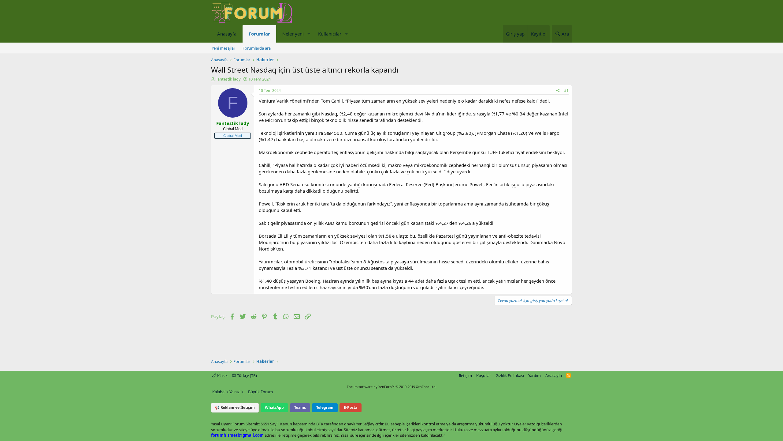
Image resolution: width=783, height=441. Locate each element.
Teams (300, 407)
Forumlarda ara (257, 48)
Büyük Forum (260, 391)
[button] (308, 34)
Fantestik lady (228, 79)
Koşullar (483, 375)
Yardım (534, 375)
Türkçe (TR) (246, 375)
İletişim (465, 375)
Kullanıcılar (329, 34)
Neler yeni (293, 34)
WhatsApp (274, 407)
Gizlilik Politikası (509, 375)
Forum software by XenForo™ (391, 386)
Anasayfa (226, 34)
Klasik (222, 375)
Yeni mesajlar (223, 48)
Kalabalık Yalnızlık (227, 391)
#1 (566, 90)
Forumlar (259, 34)
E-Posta (350, 407)
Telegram (324, 407)
